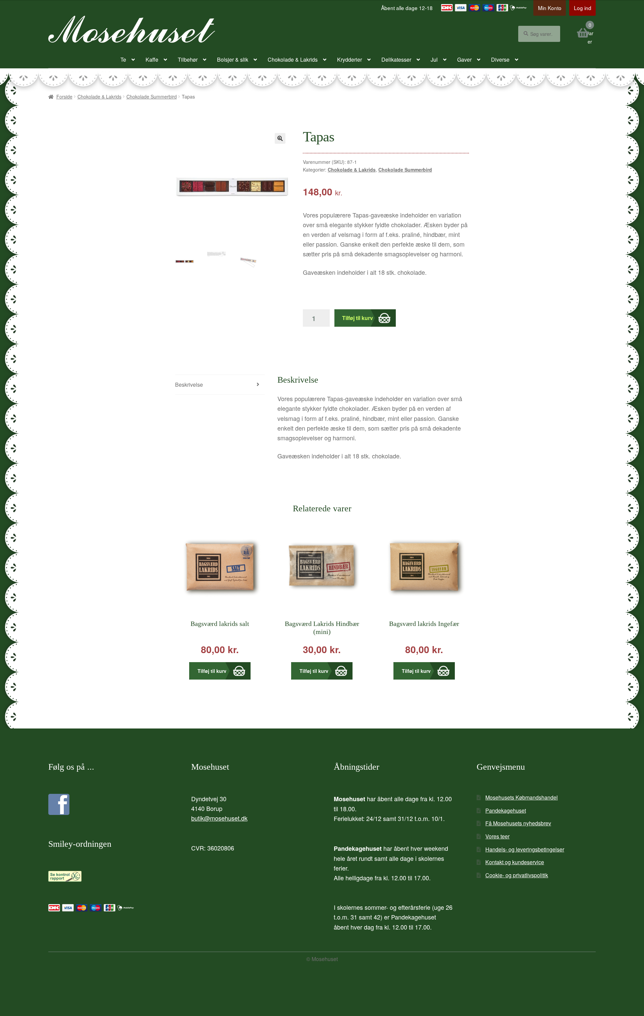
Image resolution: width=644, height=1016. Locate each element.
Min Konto (549, 7)
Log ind (582, 7)
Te (123, 59)
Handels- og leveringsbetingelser (524, 849)
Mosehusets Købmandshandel (521, 797)
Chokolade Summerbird (151, 96)
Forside (64, 96)
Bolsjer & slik (232, 59)
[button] (280, 138)
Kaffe (152, 59)
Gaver (464, 59)
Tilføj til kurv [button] (212, 671)
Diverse (500, 59)
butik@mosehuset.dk (219, 818)
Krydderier (349, 59)
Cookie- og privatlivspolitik (516, 875)
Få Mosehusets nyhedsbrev (518, 823)
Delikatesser (396, 59)
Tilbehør (188, 59)
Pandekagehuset (505, 810)
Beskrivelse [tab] (189, 384)
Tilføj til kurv (357, 318)
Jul (434, 59)
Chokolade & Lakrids (293, 59)
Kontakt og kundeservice (514, 862)
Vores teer (497, 836)
